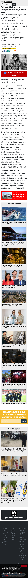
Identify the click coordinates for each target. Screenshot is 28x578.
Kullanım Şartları (22, 533)
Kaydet (24, 421)
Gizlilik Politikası (21, 547)
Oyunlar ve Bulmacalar (14, 518)
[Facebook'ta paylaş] (5, 51)
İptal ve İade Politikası (22, 540)
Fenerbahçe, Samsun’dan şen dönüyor (14, 403)
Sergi (13, 539)
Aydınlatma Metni (22, 529)
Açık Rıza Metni (22, 543)
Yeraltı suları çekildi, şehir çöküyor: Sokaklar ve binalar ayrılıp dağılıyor (13, 305)
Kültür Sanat (13, 529)
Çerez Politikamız (22, 536)
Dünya (5, 534)
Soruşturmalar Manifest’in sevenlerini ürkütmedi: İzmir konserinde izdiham (13, 385)
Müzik (13, 534)
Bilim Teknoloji (4, 542)
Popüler (5, 539)
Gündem (4, 46)
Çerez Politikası (6, 575)
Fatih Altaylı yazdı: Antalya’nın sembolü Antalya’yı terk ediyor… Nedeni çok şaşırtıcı (14, 244)
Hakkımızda (22, 555)
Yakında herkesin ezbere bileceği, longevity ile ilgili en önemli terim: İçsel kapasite (14, 326)
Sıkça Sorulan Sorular (22, 552)
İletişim (22, 559)
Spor (5, 535)
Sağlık (5, 537)
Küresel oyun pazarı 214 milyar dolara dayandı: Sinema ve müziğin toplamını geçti (13, 365)
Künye (22, 557)
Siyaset (5, 530)
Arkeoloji (13, 532)
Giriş (14, 4)
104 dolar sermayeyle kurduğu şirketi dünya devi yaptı (13, 346)
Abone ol (7, 4)
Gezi (5, 544)
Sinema (13, 535)
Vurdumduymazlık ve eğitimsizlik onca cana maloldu (14, 223)
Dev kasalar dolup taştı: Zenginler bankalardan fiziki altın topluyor (12, 266)
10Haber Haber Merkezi (12, 44)
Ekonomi (5, 532)
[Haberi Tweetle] (2, 51)
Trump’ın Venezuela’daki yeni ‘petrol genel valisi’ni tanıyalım (13, 286)
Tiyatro (13, 537)
